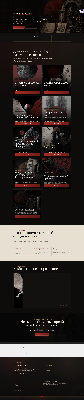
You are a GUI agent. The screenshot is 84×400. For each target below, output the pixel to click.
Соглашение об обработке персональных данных (50, 381)
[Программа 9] (66, 305)
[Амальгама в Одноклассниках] (18, 374)
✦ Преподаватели (35, 398)
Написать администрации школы (50, 363)
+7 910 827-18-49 (48, 371)
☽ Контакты (56, 398)
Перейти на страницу (56, 298)
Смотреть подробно (30, 27)
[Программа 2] (61, 305)
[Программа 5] (63, 305)
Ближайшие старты (18, 27)
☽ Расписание (28, 398)
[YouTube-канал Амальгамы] (23, 374)
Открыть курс (27, 123)
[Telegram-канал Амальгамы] (20, 374)
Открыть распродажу (27, 154)
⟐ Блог (46, 398)
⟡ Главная (22, 398)
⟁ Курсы (41, 398)
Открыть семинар (26, 92)
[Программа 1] (60, 305)
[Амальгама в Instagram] (26, 374)
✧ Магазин (50, 398)
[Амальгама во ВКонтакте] (15, 374)
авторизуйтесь (26, 353)
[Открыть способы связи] (81, 394)
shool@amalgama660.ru (49, 366)
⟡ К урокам (61, 398)
